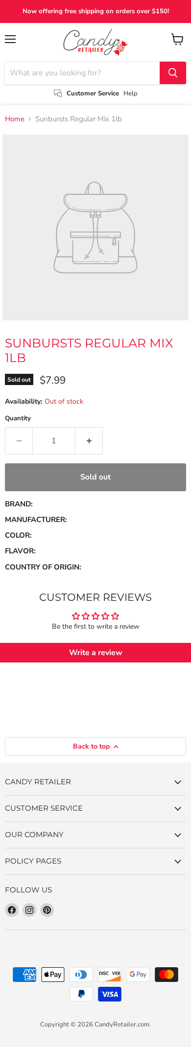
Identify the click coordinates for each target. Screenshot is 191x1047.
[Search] (173, 73)
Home (14, 119)
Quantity (18, 418)
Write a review (95, 652)
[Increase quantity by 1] (89, 441)
